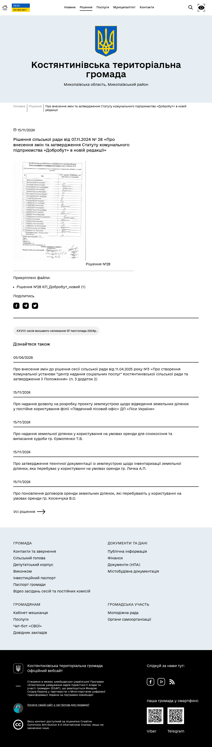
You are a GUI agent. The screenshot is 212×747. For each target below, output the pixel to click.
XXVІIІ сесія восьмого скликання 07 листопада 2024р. (57, 330)
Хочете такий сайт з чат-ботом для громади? (58, 704)
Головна (19, 106)
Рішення (35, 106)
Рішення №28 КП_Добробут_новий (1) (51, 287)
